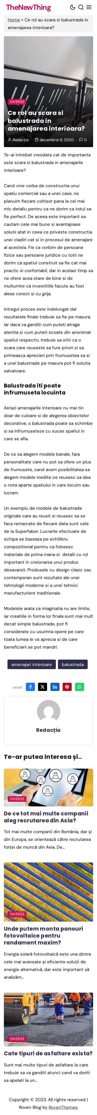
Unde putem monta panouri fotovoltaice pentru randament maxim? (43, 935)
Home (14, 20)
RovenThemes (63, 1107)
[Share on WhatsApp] (79, 687)
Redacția (20, 139)
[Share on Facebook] (30, 687)
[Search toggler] (81, 7)
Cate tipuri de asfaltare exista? (48, 1053)
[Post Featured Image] (48, 787)
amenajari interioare (31, 664)
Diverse (17, 101)
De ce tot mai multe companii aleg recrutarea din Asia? (46, 817)
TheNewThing (28, 7)
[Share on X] (42, 687)
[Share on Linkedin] (54, 687)
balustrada (73, 664)
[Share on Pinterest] (67, 687)
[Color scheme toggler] (73, 7)
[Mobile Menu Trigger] (89, 7)
